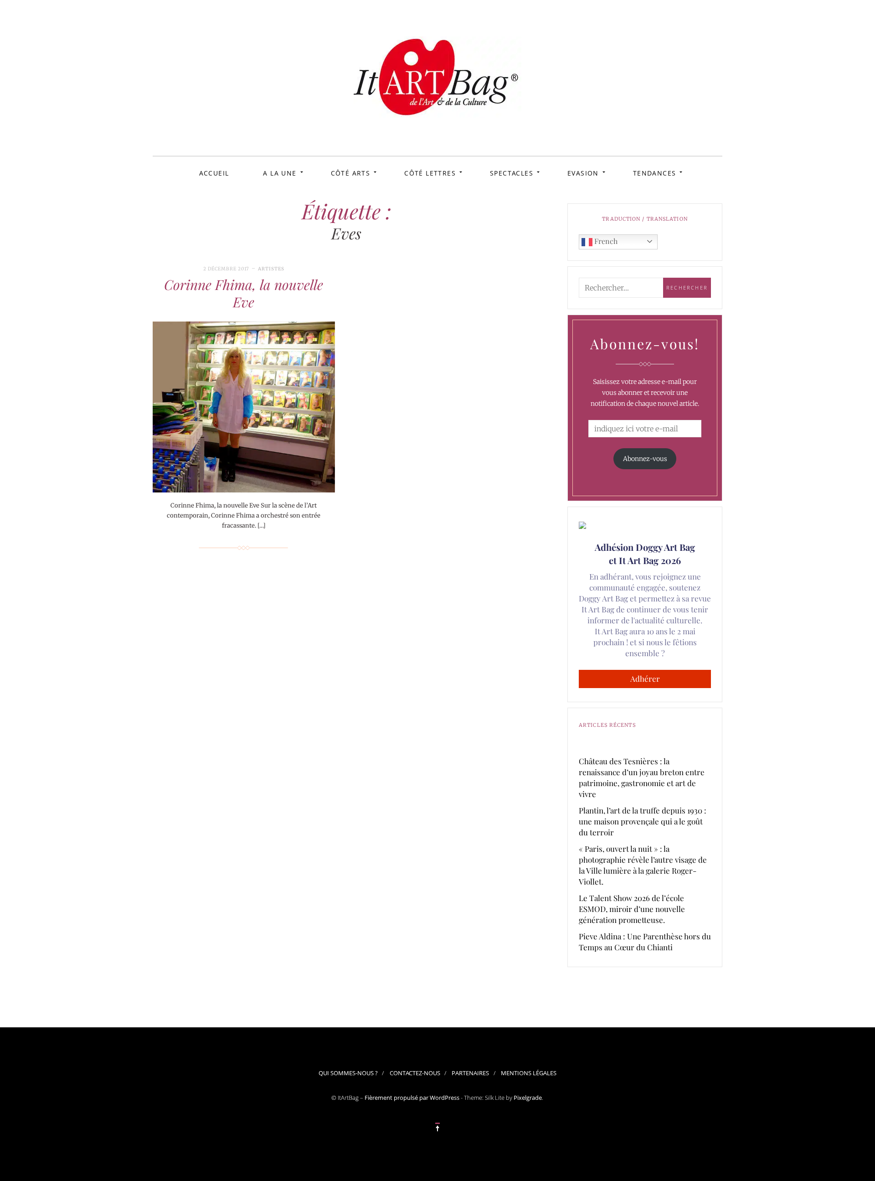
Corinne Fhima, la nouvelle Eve (243, 293)
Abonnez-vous (645, 459)
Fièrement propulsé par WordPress (412, 1097)
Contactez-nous (415, 1073)
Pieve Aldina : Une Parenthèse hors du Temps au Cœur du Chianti (645, 941)
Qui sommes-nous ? (348, 1073)
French (605, 241)
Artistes (271, 269)
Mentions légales (528, 1073)
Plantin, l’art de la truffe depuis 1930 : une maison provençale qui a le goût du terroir (642, 821)
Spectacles (511, 173)
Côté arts (351, 173)
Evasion (583, 173)
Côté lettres (430, 173)
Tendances (654, 173)
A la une (279, 173)
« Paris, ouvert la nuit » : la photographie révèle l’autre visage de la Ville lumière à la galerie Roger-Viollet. (643, 865)
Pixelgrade (528, 1097)
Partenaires (470, 1073)
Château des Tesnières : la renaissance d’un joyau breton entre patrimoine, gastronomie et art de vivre (642, 777)
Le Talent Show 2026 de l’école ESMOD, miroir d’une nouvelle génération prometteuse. (632, 909)
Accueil (214, 173)
